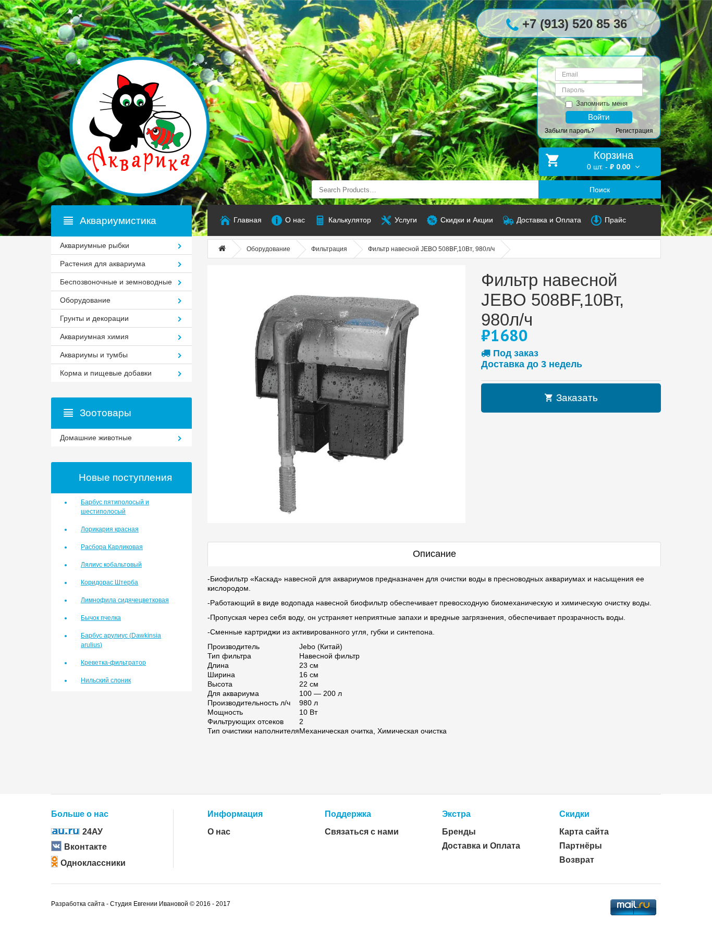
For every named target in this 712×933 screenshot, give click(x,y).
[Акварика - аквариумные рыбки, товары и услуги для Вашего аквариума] (150, 105)
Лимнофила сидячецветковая (125, 600)
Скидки (574, 814)
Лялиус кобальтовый (111, 564)
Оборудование (268, 249)
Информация (235, 814)
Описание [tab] (434, 554)
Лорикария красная (110, 529)
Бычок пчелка (101, 617)
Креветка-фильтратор (113, 662)
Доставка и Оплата (481, 845)
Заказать (576, 397)
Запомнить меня (602, 103)
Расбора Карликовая (112, 547)
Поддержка (348, 814)
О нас (218, 831)
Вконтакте (85, 846)
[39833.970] (336, 394)
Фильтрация (329, 249)
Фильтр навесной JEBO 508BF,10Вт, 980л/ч (431, 249)
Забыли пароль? (569, 130)
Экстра (456, 814)
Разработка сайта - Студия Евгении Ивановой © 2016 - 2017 (140, 903)
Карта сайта (584, 831)
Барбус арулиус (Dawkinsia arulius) (121, 640)
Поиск (600, 189)
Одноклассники (93, 863)
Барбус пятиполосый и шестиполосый (115, 507)
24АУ (92, 831)
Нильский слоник (106, 680)
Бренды (459, 831)
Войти (598, 117)
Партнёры (580, 845)
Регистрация (634, 130)
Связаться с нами (362, 831)
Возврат (576, 859)
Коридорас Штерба (109, 582)
